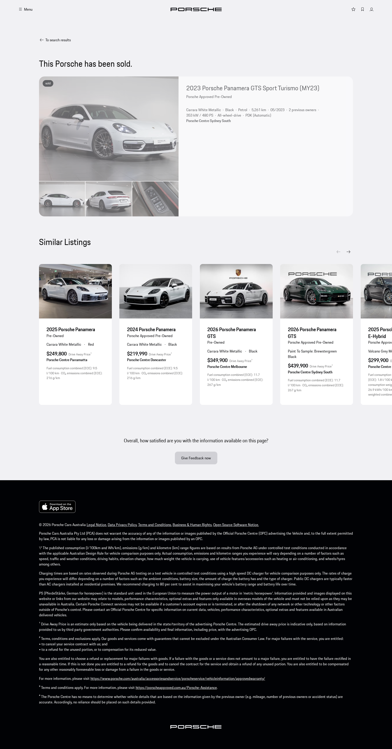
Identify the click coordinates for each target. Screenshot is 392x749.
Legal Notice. (97, 524)
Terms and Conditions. (155, 524)
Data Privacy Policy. (122, 524)
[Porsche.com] (196, 9)
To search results (58, 40)
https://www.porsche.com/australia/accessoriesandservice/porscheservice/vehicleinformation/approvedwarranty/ (178, 678)
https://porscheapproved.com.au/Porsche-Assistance (176, 687)
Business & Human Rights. (192, 524)
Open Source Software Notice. (236, 524)
